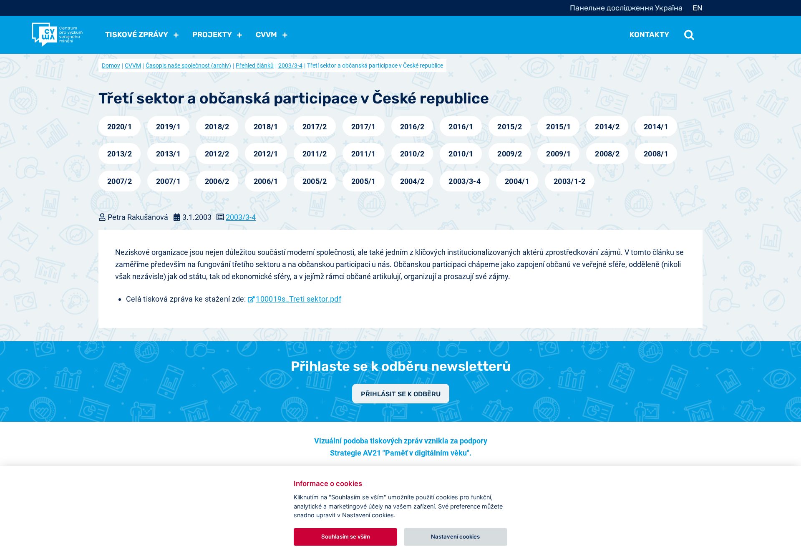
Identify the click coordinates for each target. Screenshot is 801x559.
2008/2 (607, 153)
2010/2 (412, 153)
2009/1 (558, 153)
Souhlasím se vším (345, 536)
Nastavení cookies (455, 536)
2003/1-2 (570, 181)
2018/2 (217, 126)
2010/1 (460, 153)
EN (698, 8)
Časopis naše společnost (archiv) (188, 65)
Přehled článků (255, 65)
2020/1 (119, 126)
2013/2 (119, 153)
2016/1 (460, 126)
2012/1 (266, 153)
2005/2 (314, 181)
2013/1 (168, 153)
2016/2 (412, 126)
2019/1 (168, 126)
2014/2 (607, 126)
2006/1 (266, 181)
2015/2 (509, 126)
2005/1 (363, 181)
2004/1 (517, 181)
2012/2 (217, 153)
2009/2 (509, 153)
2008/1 (656, 153)
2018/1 (266, 126)
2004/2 (412, 181)
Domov (111, 65)
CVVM (133, 65)
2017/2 (314, 126)
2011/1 (363, 153)
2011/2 (314, 153)
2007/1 (168, 181)
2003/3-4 (290, 65)
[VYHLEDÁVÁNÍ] (689, 34)
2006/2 (217, 181)
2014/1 (656, 126)
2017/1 (363, 126)
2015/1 (558, 126)
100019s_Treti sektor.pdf (298, 299)
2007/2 (119, 181)
